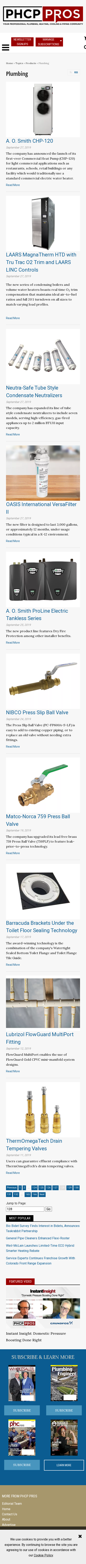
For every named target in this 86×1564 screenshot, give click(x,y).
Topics (19, 63)
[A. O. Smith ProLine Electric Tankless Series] (43, 579)
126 (48, 1187)
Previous (12, 1187)
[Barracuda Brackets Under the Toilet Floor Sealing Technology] (43, 891)
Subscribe (22, 1410)
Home (9, 63)
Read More (13, 185)
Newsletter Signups (22, 42)
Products (31, 63)
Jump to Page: (16, 1203)
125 (41, 1187)
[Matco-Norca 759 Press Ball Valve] (43, 785)
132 (16, 1194)
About (6, 1519)
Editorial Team (12, 1504)
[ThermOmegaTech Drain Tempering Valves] (43, 1109)
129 (69, 1187)
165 (28, 1194)
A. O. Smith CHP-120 (29, 141)
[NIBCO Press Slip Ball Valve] (43, 681)
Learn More (64, 1465)
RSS (76, 72)
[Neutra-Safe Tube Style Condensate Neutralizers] (43, 356)
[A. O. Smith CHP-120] (43, 109)
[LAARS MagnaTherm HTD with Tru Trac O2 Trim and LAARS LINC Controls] (43, 223)
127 (55, 1187)
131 (9, 1194)
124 (34, 1187)
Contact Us (9, 1514)
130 (76, 1187)
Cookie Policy (43, 1555)
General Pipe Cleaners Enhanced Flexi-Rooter (38, 1238)
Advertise (9, 1525)
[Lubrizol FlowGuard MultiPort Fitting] (43, 1003)
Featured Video (20, 1281)
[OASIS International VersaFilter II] (43, 473)
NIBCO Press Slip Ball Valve (37, 712)
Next (42, 1194)
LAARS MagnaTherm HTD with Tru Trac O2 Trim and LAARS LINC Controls (41, 262)
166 (35, 1194)
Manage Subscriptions (48, 42)
